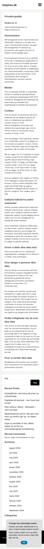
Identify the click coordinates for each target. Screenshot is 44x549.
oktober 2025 (15, 477)
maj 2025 (13, 491)
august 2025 (14, 481)
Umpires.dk (9, 5)
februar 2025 (15, 501)
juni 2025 (13, 486)
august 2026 (14, 448)
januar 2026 (14, 467)
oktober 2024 (15, 505)
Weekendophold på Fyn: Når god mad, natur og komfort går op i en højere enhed (22, 417)
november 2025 (16, 472)
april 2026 (13, 462)
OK (24, 543)
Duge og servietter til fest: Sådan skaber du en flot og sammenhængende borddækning (19, 426)
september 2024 (16, 510)
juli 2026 (13, 453)
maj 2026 (13, 457)
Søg (6, 378)
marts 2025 (14, 496)
